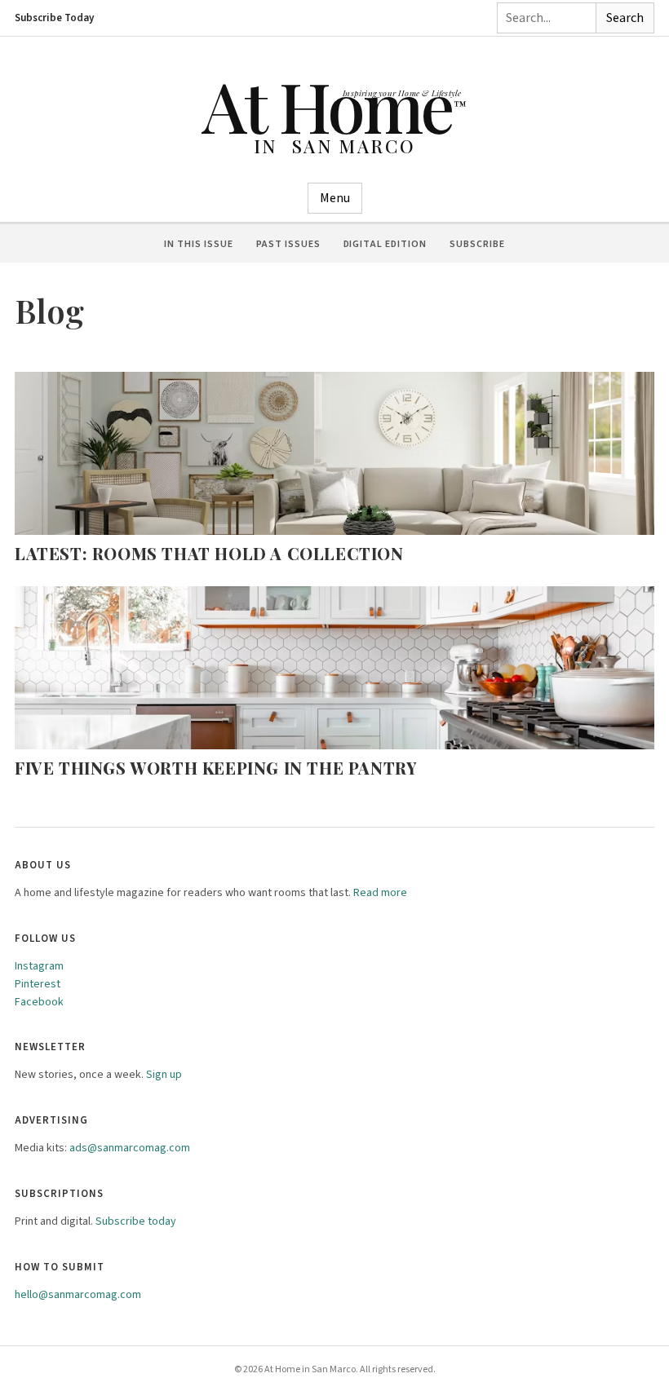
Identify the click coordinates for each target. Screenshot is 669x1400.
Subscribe (477, 244)
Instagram (39, 966)
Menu (335, 198)
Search (625, 18)
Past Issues (288, 244)
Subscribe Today (54, 18)
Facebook (39, 1002)
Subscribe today (135, 1221)
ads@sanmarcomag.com (129, 1148)
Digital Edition (385, 244)
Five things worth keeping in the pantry (216, 768)
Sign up (164, 1075)
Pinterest (37, 984)
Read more (380, 893)
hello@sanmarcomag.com (78, 1295)
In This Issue (198, 244)
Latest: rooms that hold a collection (209, 553)
